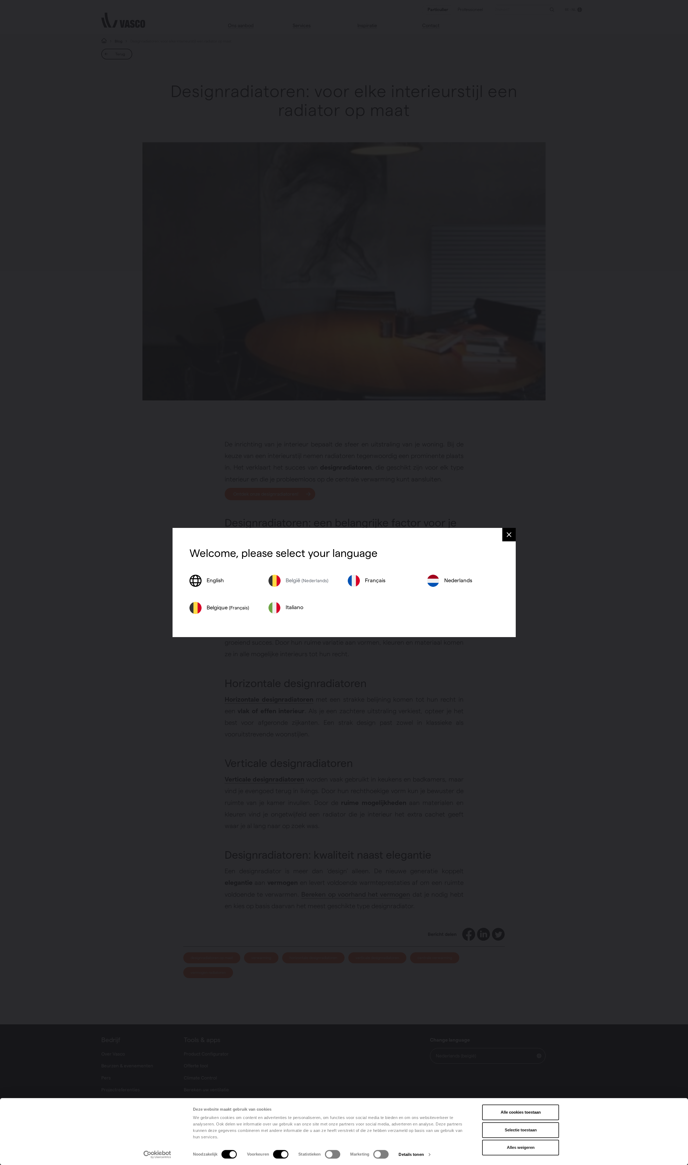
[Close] (509, 534)
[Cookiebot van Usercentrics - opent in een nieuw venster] (157, 1154)
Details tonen (411, 1154)
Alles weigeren (521, 1147)
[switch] (280, 1154)
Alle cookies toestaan (521, 1112)
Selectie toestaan (521, 1130)
